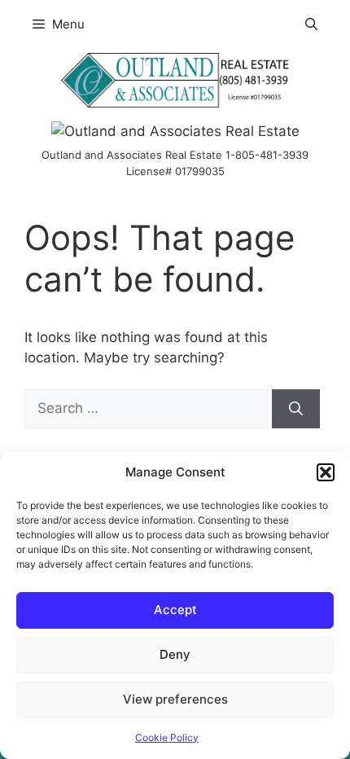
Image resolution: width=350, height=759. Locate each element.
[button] (325, 472)
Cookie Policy (167, 737)
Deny (175, 654)
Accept (175, 609)
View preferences (175, 699)
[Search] (296, 408)
